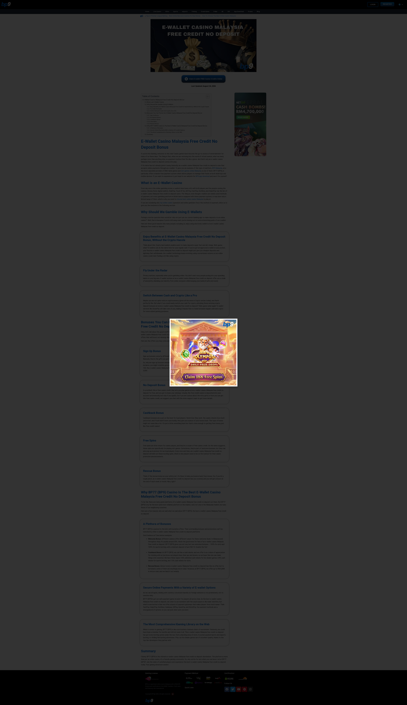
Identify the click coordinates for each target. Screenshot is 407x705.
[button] (234, 321)
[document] (203, 352)
